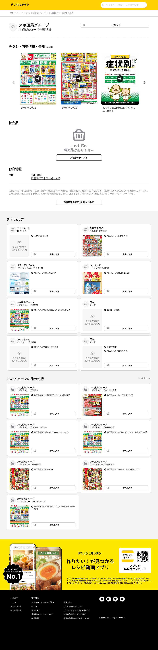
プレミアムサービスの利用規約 (76, 610)
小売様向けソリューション (42, 614)
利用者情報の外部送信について (76, 618)
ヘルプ (34, 606)
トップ (13, 602)
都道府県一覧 (16, 610)
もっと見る (143, 378)
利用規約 (67, 602)
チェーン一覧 (22, 13)
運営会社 (35, 610)
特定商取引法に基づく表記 (75, 614)
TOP (11, 13)
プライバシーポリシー (73, 606)
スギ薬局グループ (38, 13)
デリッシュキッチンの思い (42, 602)
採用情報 (35, 618)
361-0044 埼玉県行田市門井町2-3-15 (45, 177)
